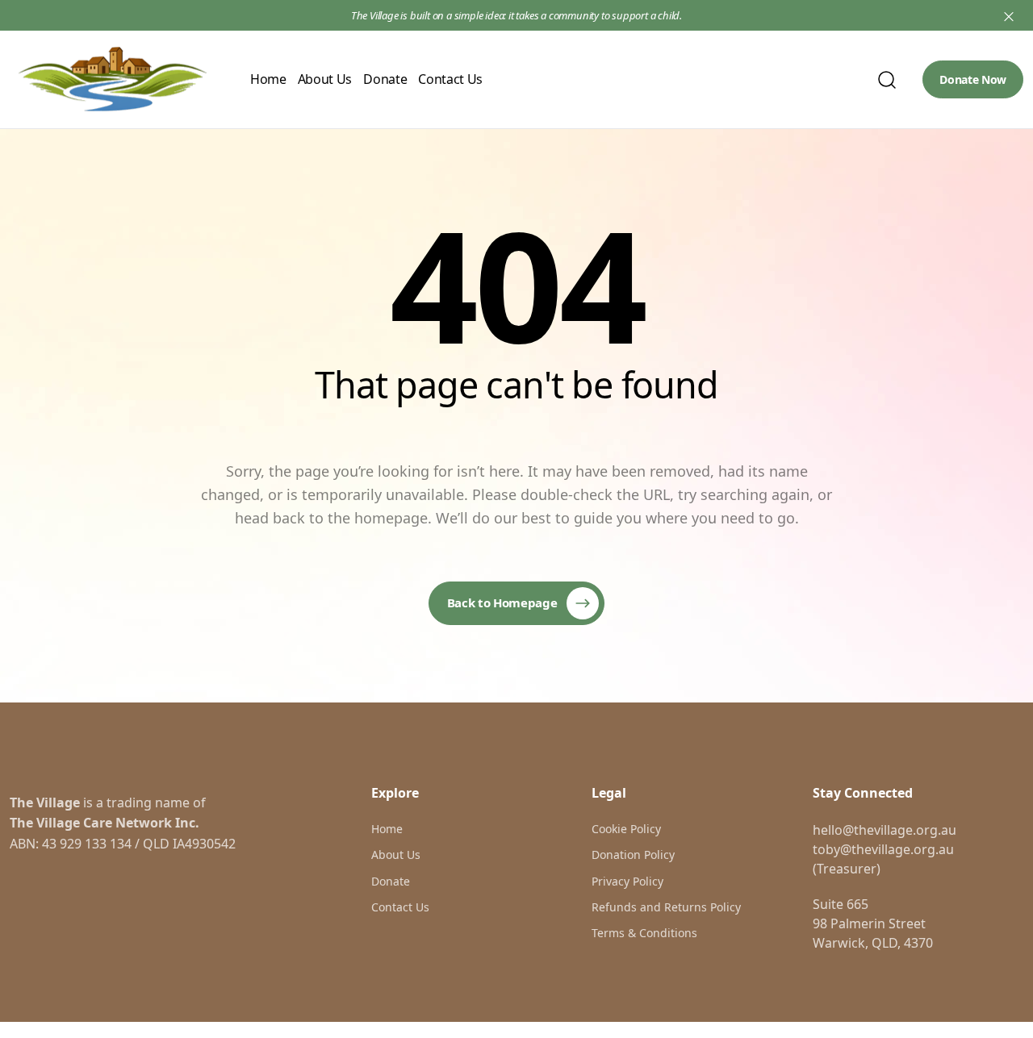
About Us (325, 79)
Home (268, 79)
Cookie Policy (626, 828)
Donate (385, 79)
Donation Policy (633, 854)
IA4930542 (204, 843)
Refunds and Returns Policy (666, 907)
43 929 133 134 (87, 843)
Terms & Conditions (644, 932)
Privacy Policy (627, 881)
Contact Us (450, 79)
